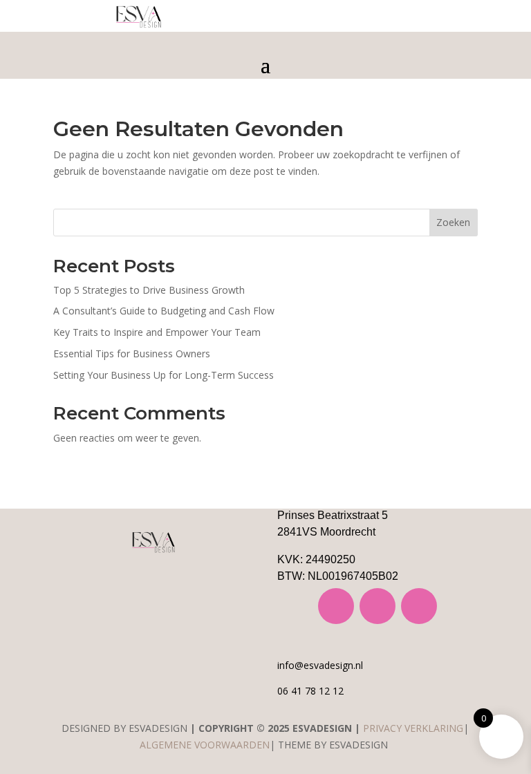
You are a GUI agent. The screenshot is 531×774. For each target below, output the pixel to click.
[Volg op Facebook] (377, 606)
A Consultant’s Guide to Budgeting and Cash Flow (163, 310)
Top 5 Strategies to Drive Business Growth (149, 289)
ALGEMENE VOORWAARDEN (205, 744)
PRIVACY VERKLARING (413, 728)
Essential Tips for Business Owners (131, 353)
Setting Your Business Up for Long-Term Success (163, 374)
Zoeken (453, 222)
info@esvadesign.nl (320, 665)
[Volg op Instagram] (336, 606)
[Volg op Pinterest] (419, 606)
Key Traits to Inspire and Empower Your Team (157, 332)
